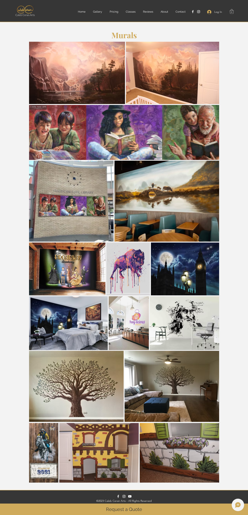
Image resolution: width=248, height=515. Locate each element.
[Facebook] (193, 12)
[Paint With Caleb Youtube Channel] (130, 496)
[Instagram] (199, 12)
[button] (99, 11)
